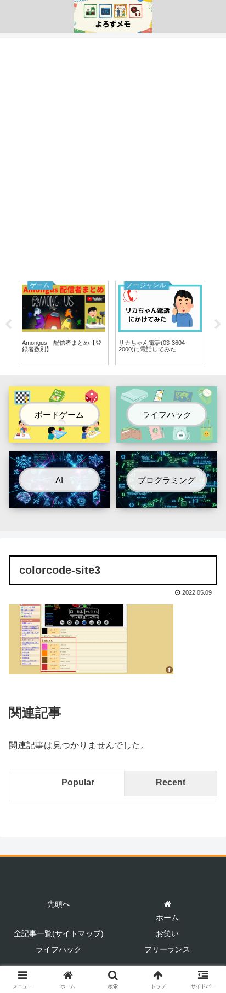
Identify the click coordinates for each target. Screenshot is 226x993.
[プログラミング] (166, 499)
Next (217, 324)
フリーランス (167, 949)
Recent (170, 782)
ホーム (167, 917)
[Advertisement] (113, 157)
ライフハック (59, 949)
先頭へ (58, 904)
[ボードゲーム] (59, 434)
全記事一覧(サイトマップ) (59, 933)
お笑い (167, 933)
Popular (77, 782)
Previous (8, 324)
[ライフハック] (166, 434)
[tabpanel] (64, 323)
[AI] (59, 499)
